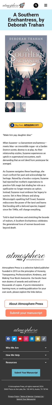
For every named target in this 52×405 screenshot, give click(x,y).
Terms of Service (26, 396)
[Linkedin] (32, 338)
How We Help (13, 355)
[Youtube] (20, 338)
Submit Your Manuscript (26, 399)
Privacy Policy (13, 396)
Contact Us (38, 396)
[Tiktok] (43, 338)
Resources (11, 362)
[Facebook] (8, 338)
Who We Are (12, 347)
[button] (36, 5)
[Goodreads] (37, 338)
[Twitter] (14, 338)
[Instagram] (26, 338)
